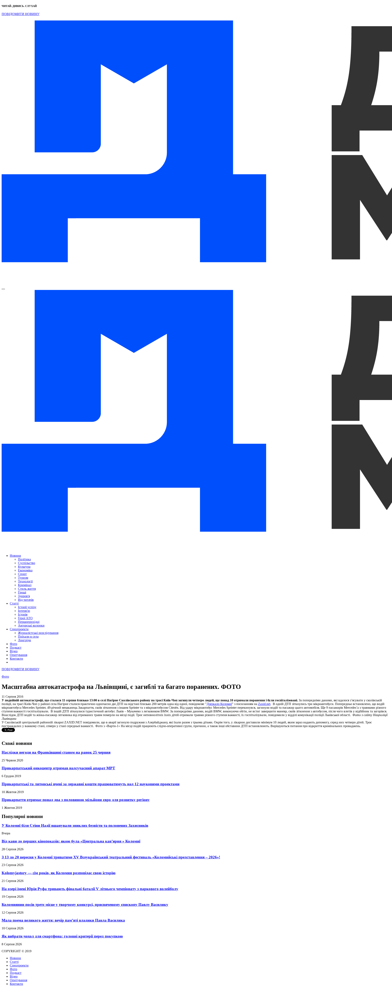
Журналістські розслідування (38, 633)
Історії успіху (27, 607)
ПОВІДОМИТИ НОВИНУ (20, 14)
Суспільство (26, 563)
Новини (15, 555)
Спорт (22, 574)
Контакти (16, 658)
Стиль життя (27, 588)
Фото (13, 644)
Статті (14, 603)
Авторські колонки (31, 625)
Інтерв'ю (24, 610)
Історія (22, 614)
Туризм (23, 577)
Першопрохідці (28, 622)
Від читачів (26, 599)
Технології (25, 581)
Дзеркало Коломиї (219, 704)
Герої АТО (25, 618)
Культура (24, 566)
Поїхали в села (28, 636)
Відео (14, 651)
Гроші (22, 592)
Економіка (25, 570)
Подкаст (15, 647)
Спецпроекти (19, 629)
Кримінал (24, 585)
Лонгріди (24, 640)
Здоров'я (24, 596)
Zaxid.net (264, 704)
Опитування (18, 655)
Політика (24, 559)
